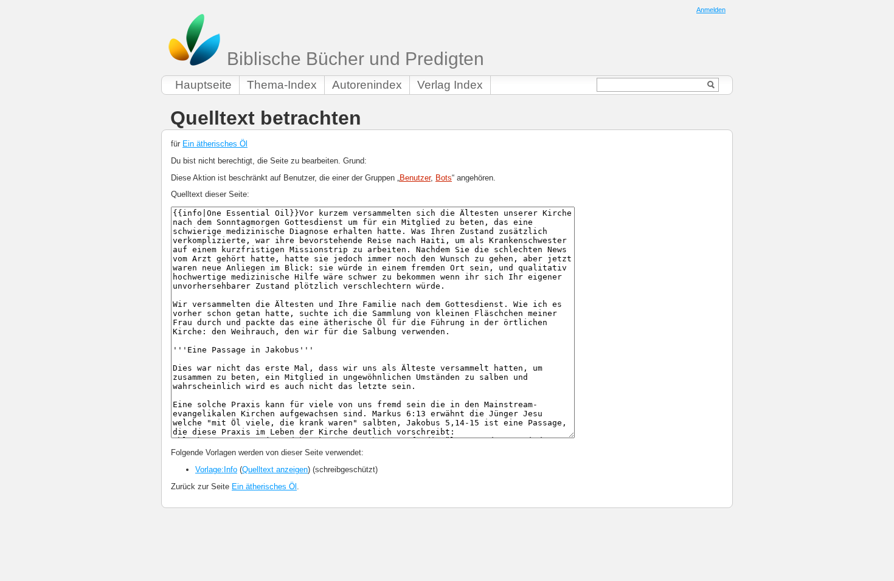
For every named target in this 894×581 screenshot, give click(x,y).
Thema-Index (282, 84)
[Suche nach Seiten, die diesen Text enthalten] (711, 84)
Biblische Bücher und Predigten (353, 59)
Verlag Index (450, 84)
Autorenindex (367, 84)
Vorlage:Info (216, 469)
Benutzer (415, 177)
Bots (443, 177)
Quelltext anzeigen (275, 469)
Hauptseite (203, 84)
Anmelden (711, 9)
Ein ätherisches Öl (215, 143)
